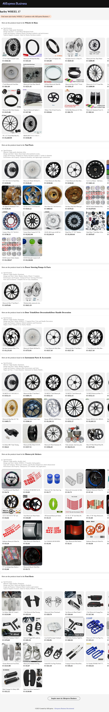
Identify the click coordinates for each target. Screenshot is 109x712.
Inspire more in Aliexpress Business (64, 698)
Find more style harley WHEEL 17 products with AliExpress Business (25, 16)
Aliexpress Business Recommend (64, 708)
